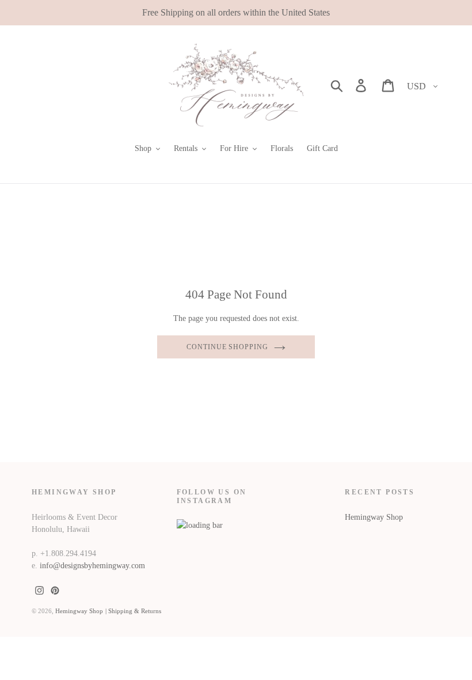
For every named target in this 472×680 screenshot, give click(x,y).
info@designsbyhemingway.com (92, 565)
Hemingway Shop (374, 517)
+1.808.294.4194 (68, 553)
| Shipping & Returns (133, 610)
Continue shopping (227, 347)
